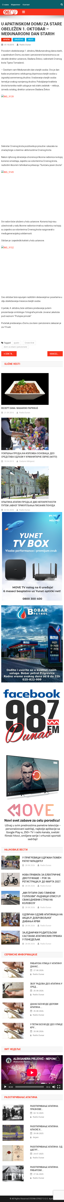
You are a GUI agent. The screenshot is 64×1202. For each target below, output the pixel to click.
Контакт (26, 5)
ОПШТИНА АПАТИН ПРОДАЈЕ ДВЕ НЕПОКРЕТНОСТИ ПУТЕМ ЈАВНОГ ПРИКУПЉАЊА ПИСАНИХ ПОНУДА (28, 504)
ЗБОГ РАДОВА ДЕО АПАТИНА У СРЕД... (46, 985)
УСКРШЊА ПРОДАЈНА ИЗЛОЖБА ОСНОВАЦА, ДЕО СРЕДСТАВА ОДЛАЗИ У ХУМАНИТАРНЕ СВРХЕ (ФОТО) (29, 455)
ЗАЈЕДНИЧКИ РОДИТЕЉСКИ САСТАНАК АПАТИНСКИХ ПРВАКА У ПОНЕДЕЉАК (42, 936)
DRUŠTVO (19, 39)
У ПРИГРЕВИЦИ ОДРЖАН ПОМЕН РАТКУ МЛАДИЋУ (41, 859)
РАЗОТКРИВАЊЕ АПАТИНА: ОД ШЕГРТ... (46, 1148)
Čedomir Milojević (26, 461)
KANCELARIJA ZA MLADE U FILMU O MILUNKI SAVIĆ (56, 354)
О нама (5, 5)
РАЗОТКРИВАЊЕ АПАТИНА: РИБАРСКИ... (44, 1168)
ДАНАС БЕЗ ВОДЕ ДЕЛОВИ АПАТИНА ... (44, 1005)
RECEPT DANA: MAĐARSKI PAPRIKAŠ (19, 408)
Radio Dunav (25, 45)
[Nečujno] (53, 1086)
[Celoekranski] (58, 1086)
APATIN (6, 39)
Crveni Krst (29, 343)
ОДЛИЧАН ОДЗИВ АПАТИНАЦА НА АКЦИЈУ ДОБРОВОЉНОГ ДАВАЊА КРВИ (42, 918)
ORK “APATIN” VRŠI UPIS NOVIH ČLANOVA (11, 354)
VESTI (30, 39)
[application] (32, 1072)
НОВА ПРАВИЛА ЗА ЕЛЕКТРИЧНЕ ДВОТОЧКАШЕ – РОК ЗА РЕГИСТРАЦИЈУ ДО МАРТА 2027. (41, 878)
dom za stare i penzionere (15, 347)
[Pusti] (5, 1086)
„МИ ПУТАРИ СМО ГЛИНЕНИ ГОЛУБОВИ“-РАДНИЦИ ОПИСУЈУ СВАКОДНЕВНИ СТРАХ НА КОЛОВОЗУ (41, 898)
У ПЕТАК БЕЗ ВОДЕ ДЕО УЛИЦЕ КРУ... (46, 1026)
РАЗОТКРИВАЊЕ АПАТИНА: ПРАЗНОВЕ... (44, 1107)
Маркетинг (15, 5)
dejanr (36, 1137)
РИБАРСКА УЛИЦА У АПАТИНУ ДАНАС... (46, 965)
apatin (16, 343)
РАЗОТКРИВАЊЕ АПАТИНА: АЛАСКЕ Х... (44, 1128)
